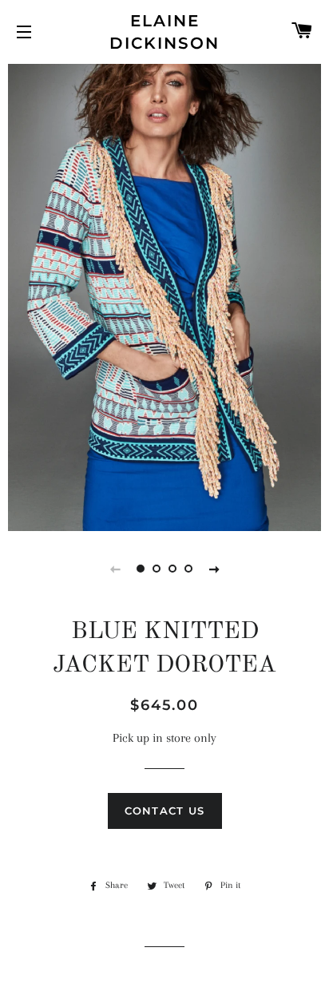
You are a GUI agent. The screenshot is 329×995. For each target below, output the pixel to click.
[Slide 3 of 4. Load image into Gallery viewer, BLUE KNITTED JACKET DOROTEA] (172, 569)
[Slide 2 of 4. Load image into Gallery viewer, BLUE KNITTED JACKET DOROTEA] (156, 569)
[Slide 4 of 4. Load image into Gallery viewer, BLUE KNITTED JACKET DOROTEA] (188, 569)
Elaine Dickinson (164, 32)
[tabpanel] (164, 295)
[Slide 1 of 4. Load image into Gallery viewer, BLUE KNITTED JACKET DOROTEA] (141, 569)
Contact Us (165, 810)
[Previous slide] (115, 568)
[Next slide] (214, 568)
